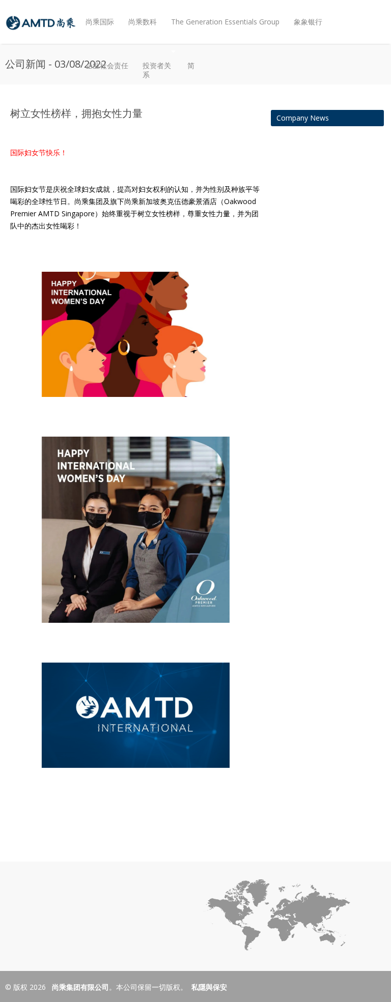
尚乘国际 (100, 21)
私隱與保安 (209, 987)
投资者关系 (153, 61)
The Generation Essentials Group (225, 21)
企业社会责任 (107, 65)
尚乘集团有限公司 (79, 987)
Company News (302, 118)
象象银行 (308, 21)
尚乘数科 (142, 21)
